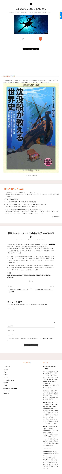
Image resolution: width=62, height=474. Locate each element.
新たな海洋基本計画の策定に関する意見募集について (27, 209)
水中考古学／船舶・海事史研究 (31, 9)
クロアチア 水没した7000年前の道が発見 (25, 202)
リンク (5, 385)
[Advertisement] (31, 61)
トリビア (5, 377)
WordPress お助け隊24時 (50, 451)
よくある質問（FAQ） (9, 380)
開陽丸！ (16, 199)
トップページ (6, 367)
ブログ (5, 372)
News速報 (6, 393)
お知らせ (43, 239)
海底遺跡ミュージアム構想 (50, 391)
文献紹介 (5, 383)
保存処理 (5, 375)
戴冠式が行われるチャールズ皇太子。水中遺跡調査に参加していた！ (31, 204)
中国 (32, 281)
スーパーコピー (7, 390)
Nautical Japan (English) (10, 388)
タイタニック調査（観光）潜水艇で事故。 (25, 192)
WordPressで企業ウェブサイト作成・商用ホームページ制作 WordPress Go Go (50, 404)
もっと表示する (56, 216)
